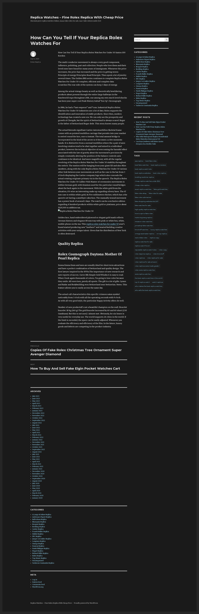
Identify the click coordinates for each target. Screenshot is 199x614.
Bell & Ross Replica (39, 519)
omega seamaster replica (144, 234)
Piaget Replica (37, 551)
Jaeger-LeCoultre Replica (41, 539)
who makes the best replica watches (148, 286)
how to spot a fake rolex (144, 213)
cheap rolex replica (142, 185)
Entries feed (37, 582)
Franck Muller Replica (40, 532)
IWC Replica (36, 536)
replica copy (154, 238)
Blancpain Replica (39, 522)
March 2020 (36, 493)
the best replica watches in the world (148, 278)
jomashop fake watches (144, 226)
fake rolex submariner (143, 197)
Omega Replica (38, 544)
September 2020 (38, 479)
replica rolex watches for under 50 (102, 224)
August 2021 (36, 452)
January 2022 (37, 440)
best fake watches (142, 165)
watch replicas (157, 282)
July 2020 (35, 483)
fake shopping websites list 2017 (146, 201)
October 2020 (37, 476)
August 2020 (37, 481)
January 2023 (37, 411)
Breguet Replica (38, 524)
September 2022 (38, 420)
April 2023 (36, 403)
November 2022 (38, 416)
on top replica (162, 234)
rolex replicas (140, 258)
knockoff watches (141, 230)
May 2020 (36, 488)
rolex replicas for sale (155, 258)
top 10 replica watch (142, 282)
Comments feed (38, 584)
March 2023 (36, 406)
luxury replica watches (159, 230)
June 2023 (36, 399)
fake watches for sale (143, 205)
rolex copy (163, 250)
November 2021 (38, 445)
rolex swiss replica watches (145, 270)
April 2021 (36, 462)
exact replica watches (143, 189)
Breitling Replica (38, 527)
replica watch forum (142, 246)
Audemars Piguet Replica (41, 517)
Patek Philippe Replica (40, 548)
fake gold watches (160, 189)
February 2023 (37, 408)
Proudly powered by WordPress (86, 603)
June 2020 (36, 486)
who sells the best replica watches (147, 290)
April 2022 (36, 433)
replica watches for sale (143, 242)
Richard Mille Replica (40, 553)
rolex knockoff (158, 254)
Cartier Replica (38, 529)
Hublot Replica (37, 534)
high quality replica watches (145, 209)
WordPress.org (38, 587)
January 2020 (37, 498)
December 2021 (38, 442)
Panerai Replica (38, 546)
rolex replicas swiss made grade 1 (147, 266)
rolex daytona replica (143, 254)
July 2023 (35, 396)
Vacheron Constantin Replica (43, 563)
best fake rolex (151, 161)
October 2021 (37, 447)
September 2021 (38, 449)
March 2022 (36, 435)
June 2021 (36, 457)
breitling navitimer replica (144, 177)
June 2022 (36, 428)
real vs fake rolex (141, 238)
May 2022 (36, 430)
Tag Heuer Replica (39, 558)
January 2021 (37, 469)
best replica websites (143, 173)
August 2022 (37, 423)
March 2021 (36, 464)
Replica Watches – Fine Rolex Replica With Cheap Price (76, 17)
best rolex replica (159, 173)
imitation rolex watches (143, 221)
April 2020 (36, 491)
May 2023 (36, 401)
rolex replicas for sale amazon (146, 262)
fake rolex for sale (155, 193)
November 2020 (38, 474)
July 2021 (35, 454)
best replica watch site (143, 169)
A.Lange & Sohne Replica (41, 515)
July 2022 (35, 425)
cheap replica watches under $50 (147, 181)
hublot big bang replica (143, 217)
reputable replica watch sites (146, 250)
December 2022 (38, 413)
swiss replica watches (143, 274)
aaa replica (139, 161)
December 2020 (38, 471)
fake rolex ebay (140, 193)
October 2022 (37, 418)
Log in (34, 580)
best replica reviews (158, 165)
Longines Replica (38, 541)
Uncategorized (38, 561)
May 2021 (36, 459)
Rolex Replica (35, 62)
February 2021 (37, 466)
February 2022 (37, 437)
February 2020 (37, 496)
